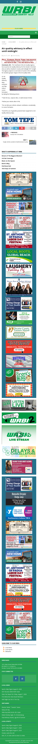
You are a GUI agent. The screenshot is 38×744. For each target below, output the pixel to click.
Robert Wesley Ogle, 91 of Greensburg (13, 715)
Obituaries (8, 651)
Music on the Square (8, 161)
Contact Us (13, 666)
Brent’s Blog (5, 163)
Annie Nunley (16, 55)
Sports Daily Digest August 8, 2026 (12, 689)
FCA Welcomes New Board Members (12, 697)
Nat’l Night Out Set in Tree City (10, 699)
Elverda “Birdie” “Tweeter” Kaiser (11, 707)
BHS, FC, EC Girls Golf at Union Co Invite (13, 735)
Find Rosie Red (6, 166)
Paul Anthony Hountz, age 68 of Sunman (13, 717)
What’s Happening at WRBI (12, 152)
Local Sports (8, 649)
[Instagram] (20, 1)
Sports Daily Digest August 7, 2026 (12, 728)
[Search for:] (19, 36)
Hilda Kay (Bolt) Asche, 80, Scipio (11, 712)
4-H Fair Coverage (7, 158)
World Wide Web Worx (23, 742)
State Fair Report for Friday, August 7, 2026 (14, 694)
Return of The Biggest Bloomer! (12, 156)
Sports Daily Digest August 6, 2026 (12, 730)
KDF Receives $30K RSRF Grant (11, 692)
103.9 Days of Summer (9, 168)
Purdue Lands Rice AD (8, 733)
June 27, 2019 (6, 55)
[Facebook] (17, 1)
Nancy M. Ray (6, 710)
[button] (36, 32)
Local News (8, 647)
